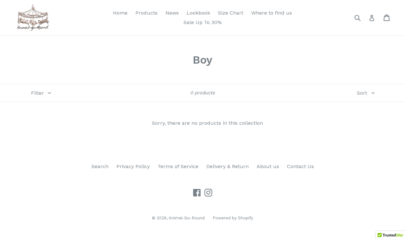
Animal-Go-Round (187, 218)
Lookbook (198, 13)
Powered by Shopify (233, 218)
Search (100, 166)
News (172, 13)
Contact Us (300, 166)
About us (268, 166)
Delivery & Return (227, 166)
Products (146, 13)
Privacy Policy (133, 166)
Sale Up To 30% (203, 22)
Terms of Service (178, 166)
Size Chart (230, 13)
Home (120, 13)
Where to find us (271, 13)
